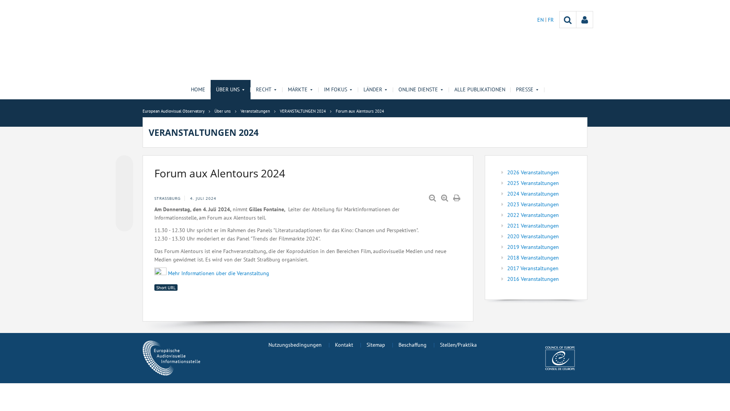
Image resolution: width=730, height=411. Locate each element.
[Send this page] (124, 222)
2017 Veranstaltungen (533, 268)
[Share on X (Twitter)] (124, 179)
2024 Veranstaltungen (533, 193)
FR (551, 19)
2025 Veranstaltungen (533, 183)
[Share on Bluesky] (124, 164)
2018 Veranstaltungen (533, 257)
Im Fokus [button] (335, 89)
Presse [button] (524, 89)
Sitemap (376, 344)
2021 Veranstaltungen (533, 225)
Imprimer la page (457, 198)
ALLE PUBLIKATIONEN (479, 89)
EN (541, 19)
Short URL (166, 287)
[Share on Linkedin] (124, 208)
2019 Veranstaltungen (533, 247)
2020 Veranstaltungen (533, 236)
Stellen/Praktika (458, 344)
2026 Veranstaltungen (533, 172)
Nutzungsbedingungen (295, 344)
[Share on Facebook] (124, 193)
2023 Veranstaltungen (533, 204)
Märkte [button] (298, 89)
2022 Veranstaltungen (533, 215)
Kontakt (344, 344)
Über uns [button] (228, 89)
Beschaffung (412, 344)
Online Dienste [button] (418, 89)
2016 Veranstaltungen (533, 279)
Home (198, 89)
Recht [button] (263, 89)
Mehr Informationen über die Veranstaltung (219, 273)
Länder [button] (372, 89)
